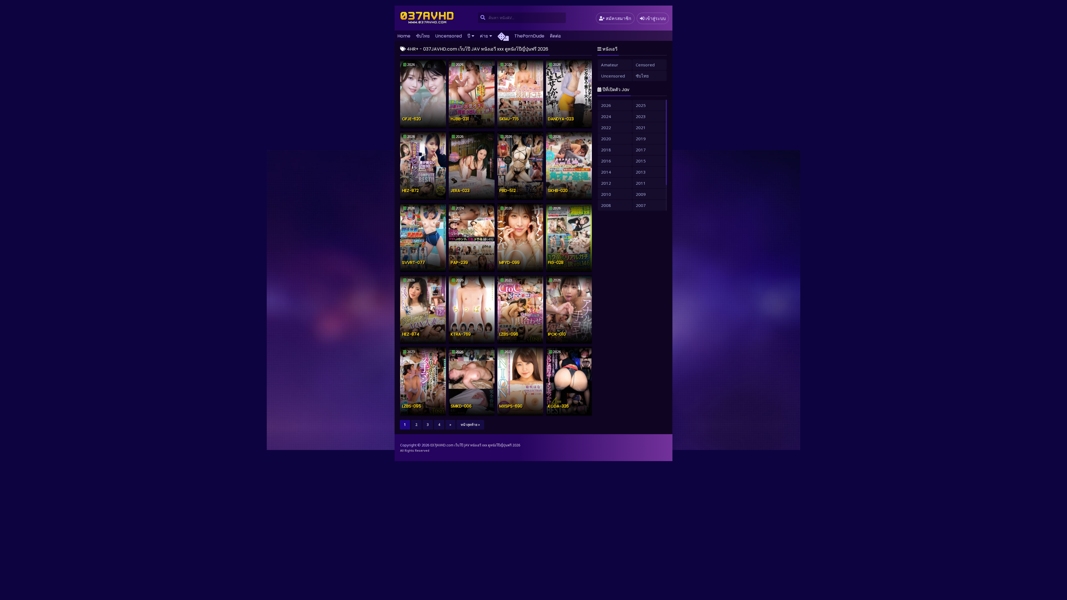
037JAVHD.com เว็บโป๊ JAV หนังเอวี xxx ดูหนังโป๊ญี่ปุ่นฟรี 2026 (475, 445)
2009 (641, 194)
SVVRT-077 (413, 262)
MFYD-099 (509, 262)
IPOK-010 (557, 334)
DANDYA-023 (561, 119)
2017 (641, 149)
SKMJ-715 (509, 119)
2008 (606, 205)
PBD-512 (507, 190)
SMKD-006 (461, 406)
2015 (641, 161)
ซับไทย (423, 36)
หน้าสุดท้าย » (470, 424)
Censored (645, 65)
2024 (606, 116)
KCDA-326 (558, 406)
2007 (641, 205)
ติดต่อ (555, 36)
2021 (641, 127)
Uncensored (448, 36)
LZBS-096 (508, 334)
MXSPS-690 (510, 406)
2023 (641, 116)
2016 (606, 161)
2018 (606, 149)
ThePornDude (529, 36)
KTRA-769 (461, 334)
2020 (606, 138)
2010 (606, 194)
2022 (606, 127)
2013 (641, 172)
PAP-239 (459, 262)
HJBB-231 (460, 119)
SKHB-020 (558, 190)
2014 (606, 172)
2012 (606, 183)
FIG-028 (556, 262)
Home (403, 36)
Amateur (609, 65)
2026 (606, 105)
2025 (641, 105)
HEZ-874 (410, 334)
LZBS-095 (411, 406)
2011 (641, 183)
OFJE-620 (411, 119)
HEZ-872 (410, 190)
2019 (641, 138)
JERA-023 (460, 190)
